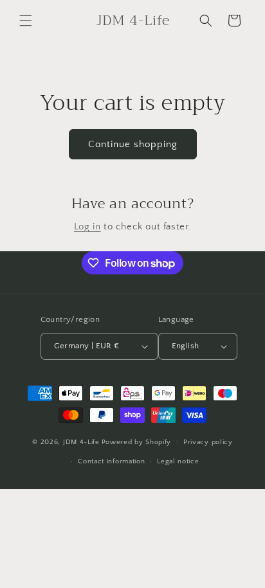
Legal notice (178, 461)
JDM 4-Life (81, 441)
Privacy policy (208, 442)
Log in (87, 226)
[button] (26, 20)
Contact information (111, 461)
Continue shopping (133, 144)
